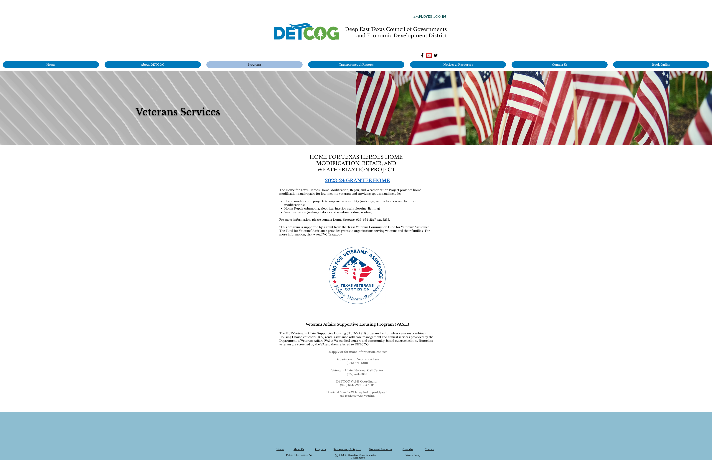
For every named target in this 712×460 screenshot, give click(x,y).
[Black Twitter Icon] (435, 55)
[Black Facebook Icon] (422, 55)
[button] (458, 64)
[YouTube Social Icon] (429, 55)
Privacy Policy (413, 455)
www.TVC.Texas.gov (327, 234)
